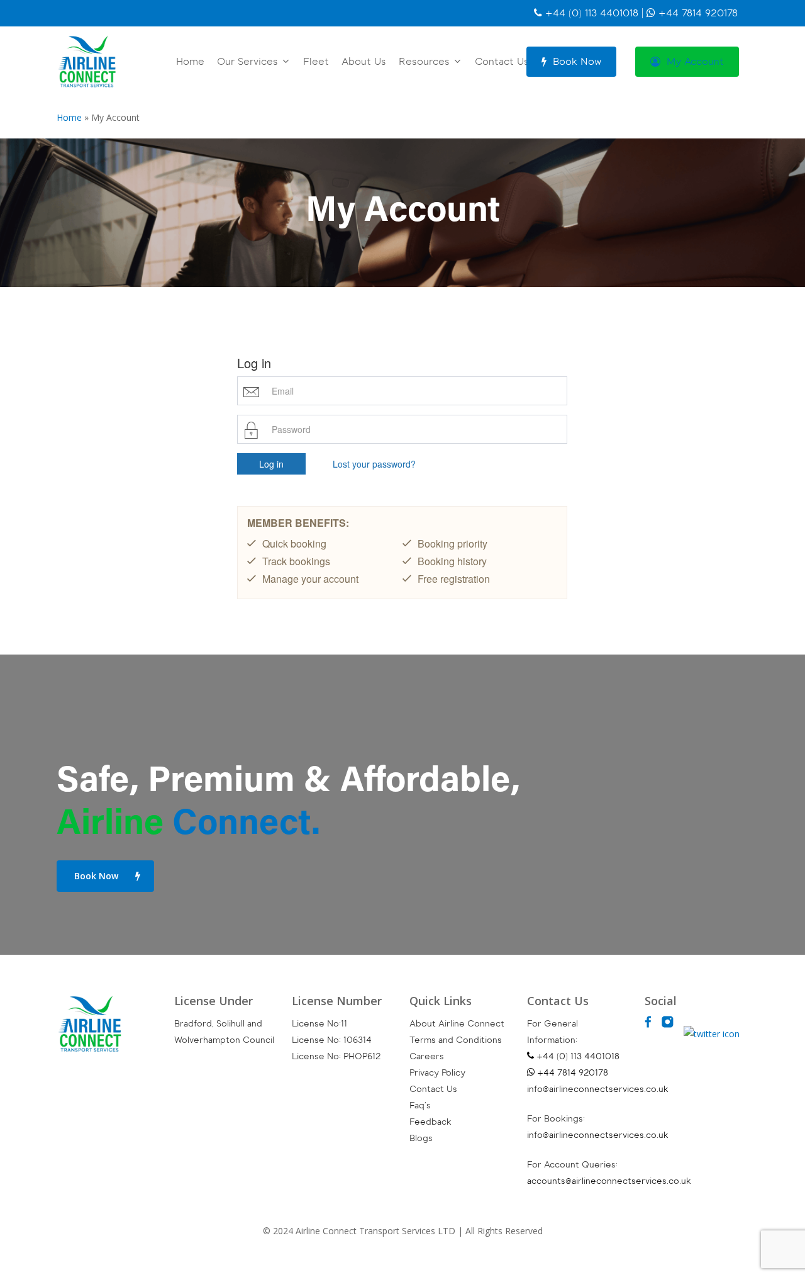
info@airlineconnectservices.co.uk (598, 1089)
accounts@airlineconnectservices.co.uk (609, 1181)
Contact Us (433, 1089)
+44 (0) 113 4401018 (590, 13)
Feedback (430, 1122)
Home (69, 117)
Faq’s (420, 1105)
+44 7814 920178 (696, 13)
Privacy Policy (437, 1072)
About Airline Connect (456, 1023)
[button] (105, 876)
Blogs (421, 1138)
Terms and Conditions (455, 1040)
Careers (426, 1056)
